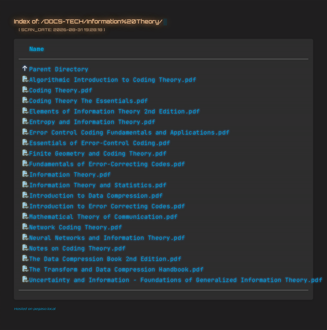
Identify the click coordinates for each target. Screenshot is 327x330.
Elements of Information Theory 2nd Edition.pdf (114, 111)
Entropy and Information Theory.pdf (92, 122)
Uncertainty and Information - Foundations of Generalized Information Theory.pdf (175, 280)
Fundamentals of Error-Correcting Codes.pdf (107, 164)
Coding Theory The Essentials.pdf (88, 101)
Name (36, 49)
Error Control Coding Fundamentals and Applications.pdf (129, 132)
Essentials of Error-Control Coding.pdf (99, 143)
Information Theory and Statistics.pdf (98, 185)
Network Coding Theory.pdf (75, 227)
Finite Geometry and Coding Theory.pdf (98, 153)
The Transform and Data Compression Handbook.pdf (116, 269)
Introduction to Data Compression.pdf (96, 196)
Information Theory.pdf (70, 175)
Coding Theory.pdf (60, 90)
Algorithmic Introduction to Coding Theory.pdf (112, 80)
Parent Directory (59, 69)
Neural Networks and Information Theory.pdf (107, 238)
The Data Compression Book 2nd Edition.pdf (105, 259)
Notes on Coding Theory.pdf (77, 248)
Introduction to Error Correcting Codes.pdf (107, 206)
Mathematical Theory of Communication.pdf (103, 217)
